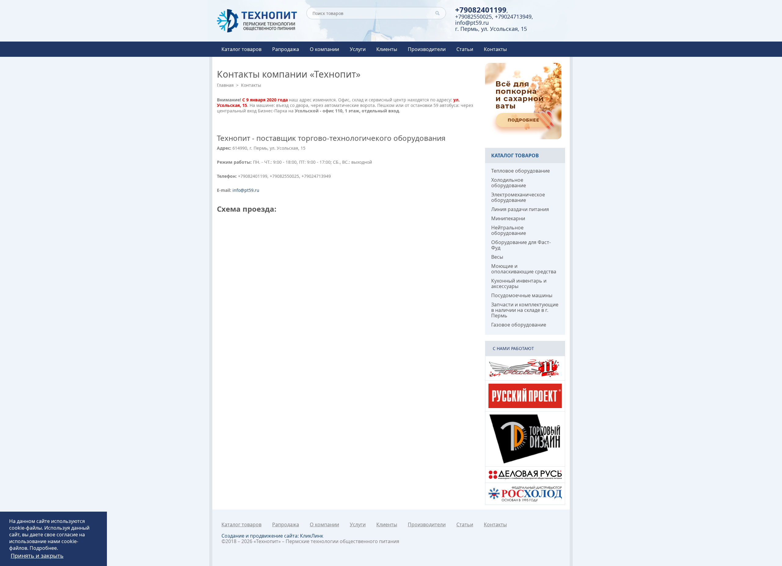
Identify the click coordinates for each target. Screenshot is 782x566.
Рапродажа (285, 49)
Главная (225, 85)
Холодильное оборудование (508, 183)
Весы (497, 257)
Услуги (358, 49)
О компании (324, 49)
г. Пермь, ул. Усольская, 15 (491, 28)
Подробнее (43, 548)
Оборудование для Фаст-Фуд (521, 245)
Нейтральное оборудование (508, 230)
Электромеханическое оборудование (518, 197)
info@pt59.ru (472, 22)
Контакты (495, 49)
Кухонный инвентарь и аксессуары (518, 283)
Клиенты (386, 49)
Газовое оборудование (518, 324)
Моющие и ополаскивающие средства (523, 269)
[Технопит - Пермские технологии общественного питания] (257, 20)
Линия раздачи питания (520, 209)
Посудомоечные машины (521, 295)
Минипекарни (508, 218)
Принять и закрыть (37, 555)
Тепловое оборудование (520, 170)
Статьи (464, 49)
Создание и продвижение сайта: (272, 535)
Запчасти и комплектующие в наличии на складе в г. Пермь (524, 310)
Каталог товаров (241, 49)
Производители (427, 49)
